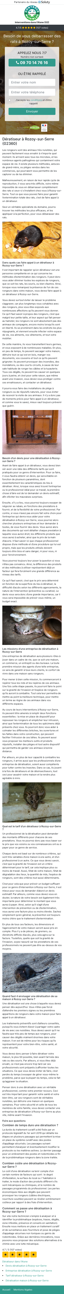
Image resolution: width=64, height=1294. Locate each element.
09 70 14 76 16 (33, 62)
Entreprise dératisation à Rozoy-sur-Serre (29, 1270)
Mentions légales (23, 1289)
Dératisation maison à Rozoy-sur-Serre (27, 1280)
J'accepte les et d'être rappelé (34, 102)
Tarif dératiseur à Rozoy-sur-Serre (25, 1275)
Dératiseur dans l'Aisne (15, 1261)
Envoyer (32, 111)
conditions (36, 100)
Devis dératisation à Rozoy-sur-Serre (26, 1265)
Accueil (6, 1289)
